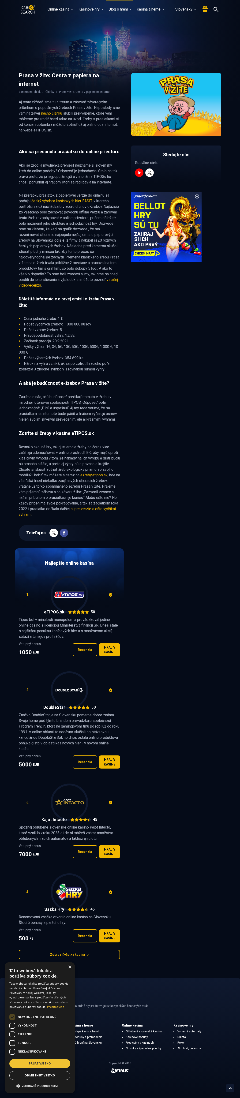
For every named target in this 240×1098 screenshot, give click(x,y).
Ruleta (181, 1037)
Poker (181, 1042)
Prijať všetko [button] (40, 1063)
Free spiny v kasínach (140, 1042)
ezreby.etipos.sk (94, 475)
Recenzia (85, 650)
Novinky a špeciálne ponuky (143, 1048)
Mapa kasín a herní (86, 1031)
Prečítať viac (55, 1007)
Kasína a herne (149, 9)
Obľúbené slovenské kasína (144, 1031)
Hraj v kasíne (109, 650)
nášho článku (51, 113)
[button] (39, 1086)
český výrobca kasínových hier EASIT (61, 201)
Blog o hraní (118, 9)
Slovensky (183, 9)
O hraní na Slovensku (88, 1042)
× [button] (69, 967)
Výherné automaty (189, 1031)
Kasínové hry (89, 9)
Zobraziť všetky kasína (67, 954)
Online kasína (58, 9)
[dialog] (40, 1027)
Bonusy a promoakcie (88, 1037)
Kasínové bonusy (137, 1037)
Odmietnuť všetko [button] (40, 1075)
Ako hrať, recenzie (189, 1048)
